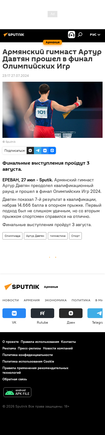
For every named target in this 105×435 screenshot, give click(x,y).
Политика (81, 300)
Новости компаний (58, 348)
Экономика (56, 300)
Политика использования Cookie (28, 361)
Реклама (9, 348)
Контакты (68, 341)
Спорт (75, 236)
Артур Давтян (35, 236)
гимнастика (57, 236)
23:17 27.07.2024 (15, 75)
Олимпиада (12, 236)
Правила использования (40, 341)
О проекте (10, 341)
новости (10, 300)
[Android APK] (17, 392)
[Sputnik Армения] (14, 36)
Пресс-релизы (29, 348)
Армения (32, 300)
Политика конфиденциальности (27, 355)
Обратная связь (14, 379)
